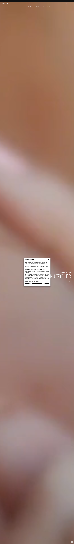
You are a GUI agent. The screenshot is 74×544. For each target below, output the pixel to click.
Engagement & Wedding (36, 6)
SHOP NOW (68, 281)
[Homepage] (37, 3)
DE (6, 3)
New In (23, 6)
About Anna (50, 6)
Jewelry (26, 6)
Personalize (29, 6)
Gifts (47, 6)
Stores (3, 3)
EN (7, 3)
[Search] (66, 3)
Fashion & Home (43, 6)
